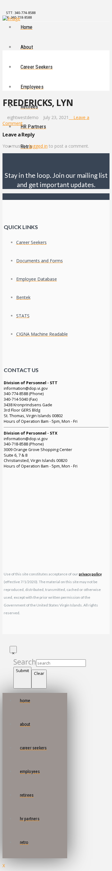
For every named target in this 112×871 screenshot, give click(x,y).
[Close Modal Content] (13, 649)
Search (24, 662)
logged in (38, 146)
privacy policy (90, 574)
